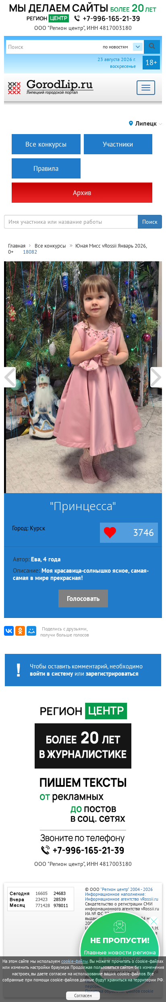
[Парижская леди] (10, 377)
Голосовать (83, 598)
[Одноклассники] (20, 631)
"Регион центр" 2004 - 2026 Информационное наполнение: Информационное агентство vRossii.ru (121, 894)
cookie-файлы (74, 961)
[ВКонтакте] (9, 631)
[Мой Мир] (31, 631)
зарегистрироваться (112, 673)
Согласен (83, 995)
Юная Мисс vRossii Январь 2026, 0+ (77, 249)
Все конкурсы (50, 245)
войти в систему (51, 673)
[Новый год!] (156, 377)
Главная (16, 245)
